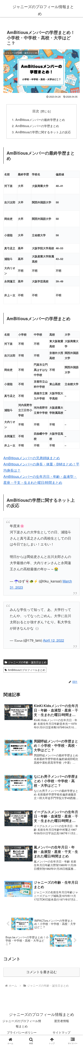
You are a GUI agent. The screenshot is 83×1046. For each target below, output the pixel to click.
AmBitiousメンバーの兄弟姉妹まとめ (31, 457)
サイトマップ (61, 1032)
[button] (74, 731)
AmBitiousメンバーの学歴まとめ (37, 125)
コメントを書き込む (41, 972)
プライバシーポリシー (22, 1032)
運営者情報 (61, 1021)
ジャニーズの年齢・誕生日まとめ (27, 662)
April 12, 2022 (53, 640)
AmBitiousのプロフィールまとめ (26, 670)
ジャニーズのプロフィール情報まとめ (21, 1023)
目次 (35, 111)
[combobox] (43, 248)
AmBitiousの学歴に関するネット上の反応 (43, 132)
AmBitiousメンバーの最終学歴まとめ (40, 119)
